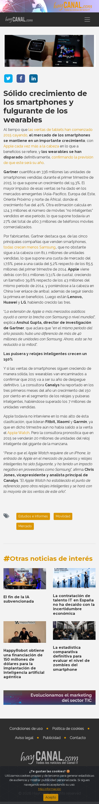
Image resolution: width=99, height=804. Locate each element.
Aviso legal (24, 738)
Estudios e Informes (33, 516)
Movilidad (63, 516)
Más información (49, 789)
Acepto (50, 797)
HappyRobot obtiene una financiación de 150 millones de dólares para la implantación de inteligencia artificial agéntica (23, 663)
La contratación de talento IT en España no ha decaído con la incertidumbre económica (74, 605)
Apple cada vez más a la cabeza (31, 146)
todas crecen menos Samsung (29, 247)
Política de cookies (68, 728)
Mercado (25, 526)
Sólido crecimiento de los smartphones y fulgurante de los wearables (45, 106)
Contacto (78, 738)
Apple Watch (18, 433)
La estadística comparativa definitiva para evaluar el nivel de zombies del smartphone (71, 658)
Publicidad (52, 738)
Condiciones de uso (26, 728)
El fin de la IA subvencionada (18, 599)
